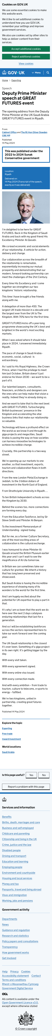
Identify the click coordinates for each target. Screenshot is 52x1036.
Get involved (9, 958)
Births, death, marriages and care (21, 822)
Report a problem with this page (26, 786)
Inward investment (11, 739)
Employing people (12, 867)
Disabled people (11, 850)
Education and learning (15, 861)
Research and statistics (15, 935)
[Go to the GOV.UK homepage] (13, 72)
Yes (33, 775)
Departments (9, 919)
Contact (36, 975)
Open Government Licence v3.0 (20, 1002)
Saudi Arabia (8, 752)
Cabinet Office (9, 132)
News (5, 924)
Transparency (10, 946)
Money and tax (10, 883)
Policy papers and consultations (20, 941)
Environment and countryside (18, 872)
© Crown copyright (26, 1028)
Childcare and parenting (16, 833)
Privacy (14, 971)
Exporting (16, 80)
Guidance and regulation (16, 930)
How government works (15, 952)
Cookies (25, 971)
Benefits (7, 816)
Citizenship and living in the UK (19, 839)
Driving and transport (14, 855)
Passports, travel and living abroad (21, 889)
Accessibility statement (15, 975)
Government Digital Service (17, 988)
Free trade (7, 733)
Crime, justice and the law (16, 844)
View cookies (26, 63)
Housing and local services (17, 878)
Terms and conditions (14, 979)
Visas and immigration (14, 895)
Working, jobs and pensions (17, 900)
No (45, 775)
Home (5, 80)
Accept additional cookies (26, 48)
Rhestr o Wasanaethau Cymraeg (20, 984)
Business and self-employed (18, 828)
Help (5, 971)
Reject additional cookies (26, 56)
